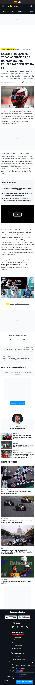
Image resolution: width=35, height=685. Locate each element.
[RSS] (27, 627)
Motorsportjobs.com (17, 642)
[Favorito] (27, 82)
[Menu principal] (3, 6)
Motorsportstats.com (18, 648)
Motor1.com (17, 640)
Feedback (17, 656)
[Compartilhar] (23, 82)
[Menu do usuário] (31, 6)
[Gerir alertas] (28, 339)
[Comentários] (31, 82)
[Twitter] (10, 339)
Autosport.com (17, 645)
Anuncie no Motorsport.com (17, 659)
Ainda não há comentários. (17, 373)
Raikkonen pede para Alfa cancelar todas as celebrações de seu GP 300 (18, 189)
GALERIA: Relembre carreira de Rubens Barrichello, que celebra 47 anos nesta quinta (18, 199)
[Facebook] (6, 339)
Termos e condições (11, 676)
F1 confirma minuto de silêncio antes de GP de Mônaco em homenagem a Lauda (18, 194)
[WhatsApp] (15, 339)
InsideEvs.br (17, 637)
